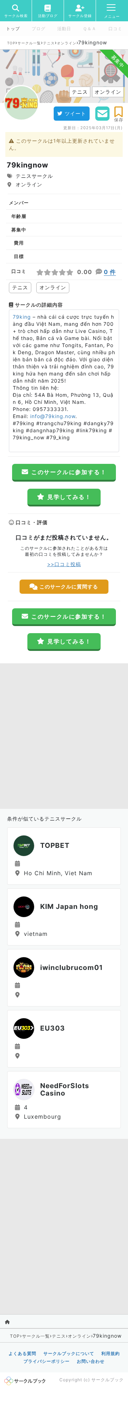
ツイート (75, 113)
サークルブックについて (68, 1353)
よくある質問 (22, 1353)
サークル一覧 (29, 43)
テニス (49, 43)
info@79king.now (52, 416)
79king (22, 317)
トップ (13, 28)
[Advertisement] (64, 734)
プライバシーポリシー (46, 1361)
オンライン (66, 43)
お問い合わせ (91, 1361)
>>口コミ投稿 (64, 564)
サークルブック (107, 1379)
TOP (11, 43)
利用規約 (110, 1353)
